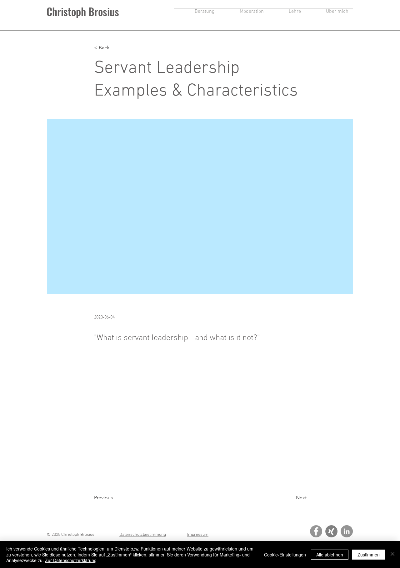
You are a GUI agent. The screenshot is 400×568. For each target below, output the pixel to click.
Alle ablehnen (329, 554)
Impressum (197, 534)
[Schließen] (392, 554)
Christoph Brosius (83, 11)
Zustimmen (369, 554)
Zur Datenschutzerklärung (71, 560)
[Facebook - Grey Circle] (316, 531)
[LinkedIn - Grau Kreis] (347, 531)
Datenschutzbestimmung (142, 534)
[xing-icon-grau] (331, 531)
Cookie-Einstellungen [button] (285, 554)
